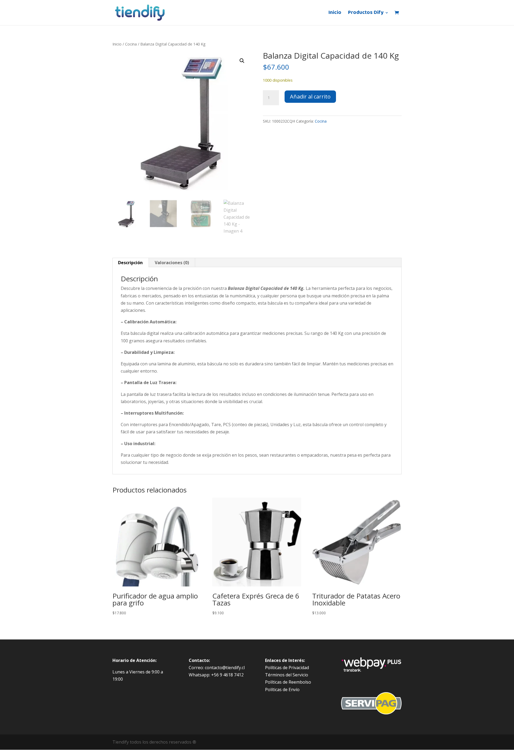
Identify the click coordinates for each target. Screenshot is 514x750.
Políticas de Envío (282, 689)
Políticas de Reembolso (288, 682)
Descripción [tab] (130, 263)
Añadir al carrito (310, 96)
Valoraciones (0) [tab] (172, 263)
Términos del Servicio (286, 675)
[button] (242, 61)
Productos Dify (365, 14)
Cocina (131, 44)
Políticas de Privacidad (287, 668)
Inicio (334, 14)
